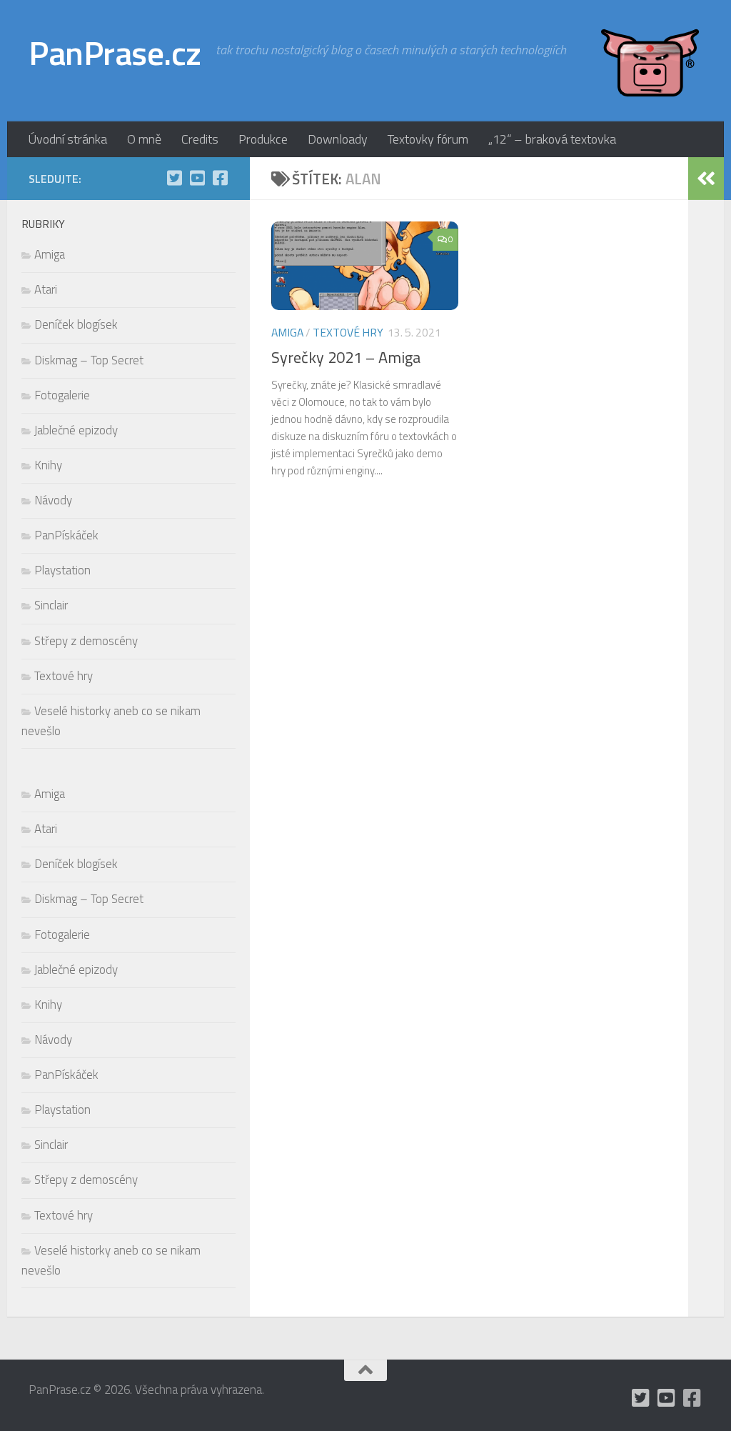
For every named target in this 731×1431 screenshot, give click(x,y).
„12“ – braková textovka (552, 139)
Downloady (338, 139)
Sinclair (51, 605)
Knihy (48, 465)
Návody (53, 500)
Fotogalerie (62, 395)
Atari (45, 289)
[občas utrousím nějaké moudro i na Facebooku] (219, 177)
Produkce (263, 139)
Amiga (287, 332)
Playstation (62, 570)
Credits (199, 139)
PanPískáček (66, 535)
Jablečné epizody (76, 430)
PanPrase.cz (115, 53)
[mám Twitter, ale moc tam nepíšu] (174, 177)
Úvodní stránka (67, 139)
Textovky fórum (428, 139)
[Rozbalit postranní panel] (706, 178)
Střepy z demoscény (86, 641)
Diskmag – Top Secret (88, 360)
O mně (144, 139)
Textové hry (348, 332)
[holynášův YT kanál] (197, 177)
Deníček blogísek (76, 324)
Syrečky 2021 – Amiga (345, 357)
